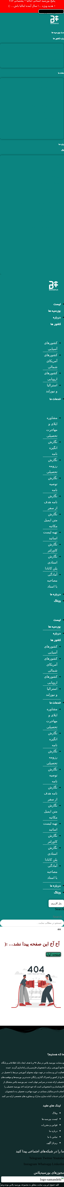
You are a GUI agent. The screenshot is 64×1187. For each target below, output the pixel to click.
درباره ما (55, 594)
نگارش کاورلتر (54, 124)
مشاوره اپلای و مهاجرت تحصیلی (42, 81)
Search (59, 909)
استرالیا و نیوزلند (52, 65)
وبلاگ (57, 601)
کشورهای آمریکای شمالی (46, 52)
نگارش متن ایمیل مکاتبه (47, 111)
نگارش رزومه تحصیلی (48, 93)
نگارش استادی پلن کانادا (47, 130)
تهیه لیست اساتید (52, 118)
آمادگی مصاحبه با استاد (48, 136)
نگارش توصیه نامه (51, 99)
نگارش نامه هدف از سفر (47, 105)
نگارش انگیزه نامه (51, 87)
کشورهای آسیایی (52, 46)
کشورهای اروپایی (52, 59)
